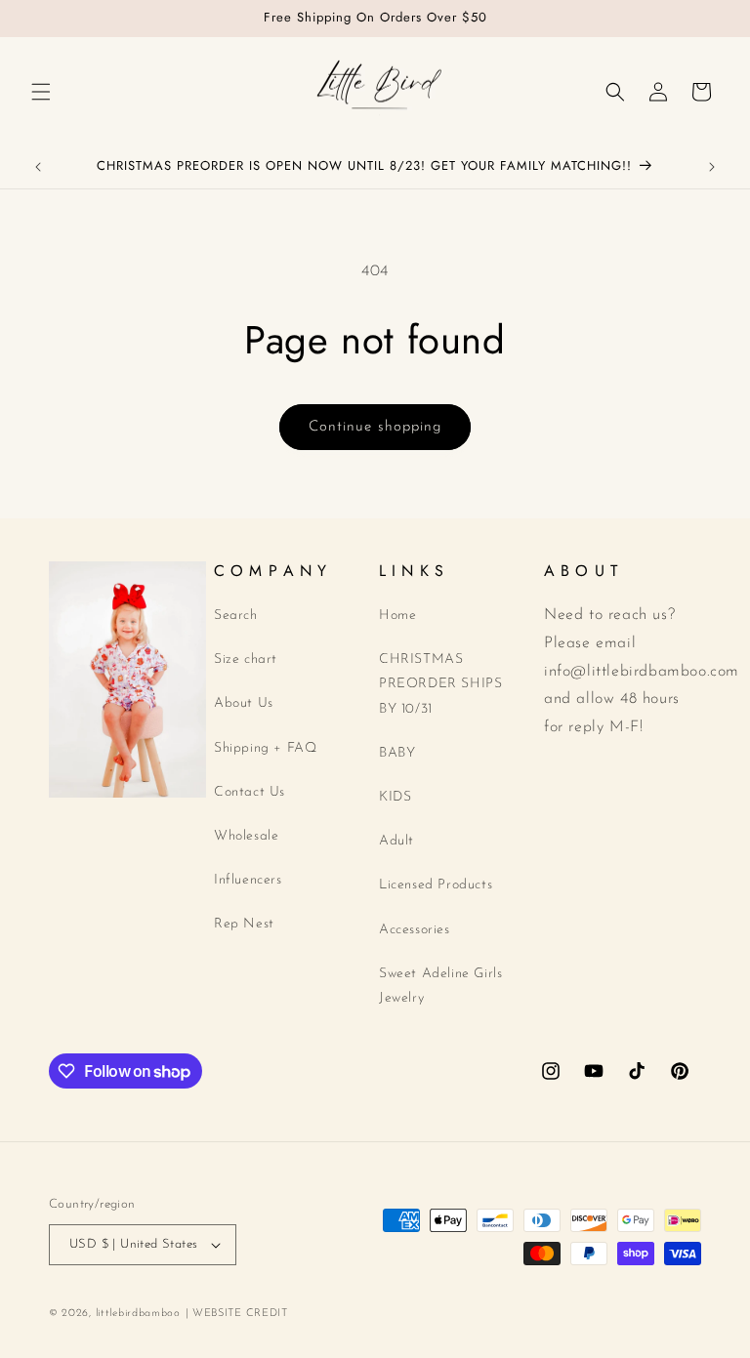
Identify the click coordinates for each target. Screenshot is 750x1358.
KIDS (395, 797)
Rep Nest (244, 924)
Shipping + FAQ (265, 748)
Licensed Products (435, 885)
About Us (243, 703)
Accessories (414, 930)
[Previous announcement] (38, 166)
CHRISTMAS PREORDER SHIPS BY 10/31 (440, 684)
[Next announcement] (711, 166)
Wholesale (246, 836)
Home (397, 615)
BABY (397, 753)
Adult (396, 841)
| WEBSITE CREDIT (237, 1313)
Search (236, 615)
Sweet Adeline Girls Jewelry (440, 986)
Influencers (248, 880)
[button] (41, 91)
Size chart (245, 659)
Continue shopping (375, 427)
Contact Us (249, 792)
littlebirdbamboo (138, 1313)
